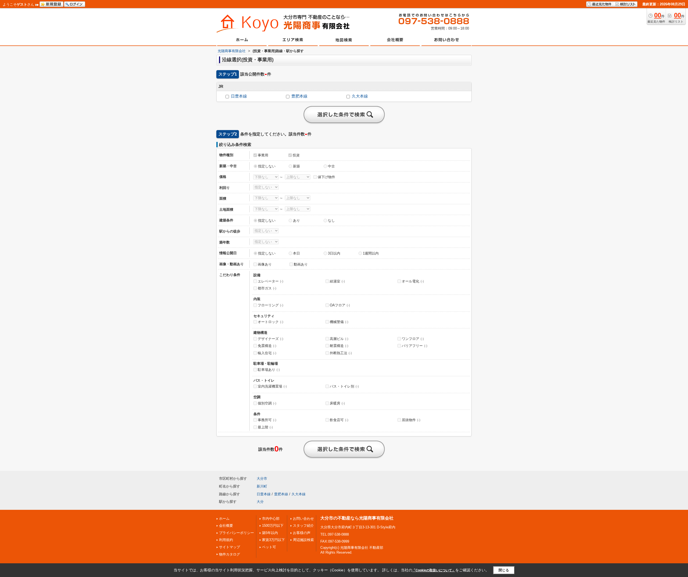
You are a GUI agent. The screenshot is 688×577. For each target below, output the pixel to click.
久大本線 (360, 96)
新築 (296, 166)
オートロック (270, 322)
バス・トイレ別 (344, 386)
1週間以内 (371, 253)
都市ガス (267, 288)
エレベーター (270, 281)
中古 (331, 166)
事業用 (263, 155)
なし (331, 220)
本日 (296, 253)
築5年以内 (270, 533)
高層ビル (339, 339)
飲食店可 (339, 420)
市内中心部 (271, 519)
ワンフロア (413, 339)
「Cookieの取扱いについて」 (433, 570)
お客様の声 (301, 533)
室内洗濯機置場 (272, 386)
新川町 (262, 486)
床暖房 (337, 403)
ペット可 (269, 547)
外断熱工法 (341, 353)
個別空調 (267, 403)
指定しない (266, 166)
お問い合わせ (303, 519)
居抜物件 (411, 420)
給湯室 (337, 281)
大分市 (262, 478)
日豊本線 (239, 96)
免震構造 (267, 346)
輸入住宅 (267, 353)
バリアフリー (414, 346)
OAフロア (340, 305)
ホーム (224, 519)
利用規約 (226, 540)
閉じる (504, 570)
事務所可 (267, 420)
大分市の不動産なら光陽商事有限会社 (356, 518)
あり (296, 220)
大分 (260, 502)
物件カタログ (229, 554)
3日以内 (334, 253)
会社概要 (226, 526)
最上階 (265, 427)
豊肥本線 (299, 96)
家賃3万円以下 (273, 540)
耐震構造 (339, 346)
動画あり (301, 264)
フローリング (270, 305)
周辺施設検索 (303, 540)
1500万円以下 (273, 526)
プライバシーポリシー (236, 533)
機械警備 (339, 322)
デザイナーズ (270, 339)
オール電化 (413, 281)
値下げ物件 (326, 177)
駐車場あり (269, 370)
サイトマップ (229, 547)
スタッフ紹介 (303, 526)
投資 (296, 155)
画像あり (265, 264)
